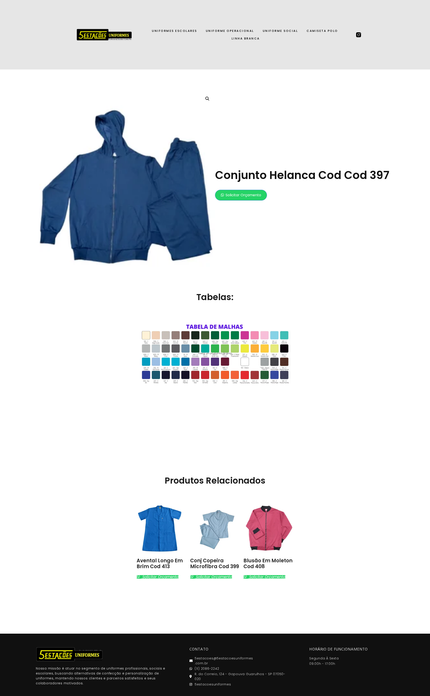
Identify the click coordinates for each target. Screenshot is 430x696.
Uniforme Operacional (230, 31)
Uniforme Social (280, 31)
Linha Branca (246, 38)
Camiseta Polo (322, 31)
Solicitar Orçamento (243, 195)
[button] (241, 195)
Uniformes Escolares (174, 31)
